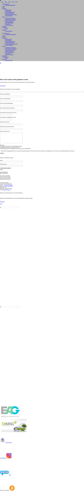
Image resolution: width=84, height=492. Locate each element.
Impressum (2, 201)
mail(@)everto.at (6, 189)
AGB (1, 203)
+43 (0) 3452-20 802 (8, 185)
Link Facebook (9, 442)
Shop (10, 474)
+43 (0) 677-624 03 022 (8, 186)
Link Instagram (3, 458)
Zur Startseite (3, 85)
